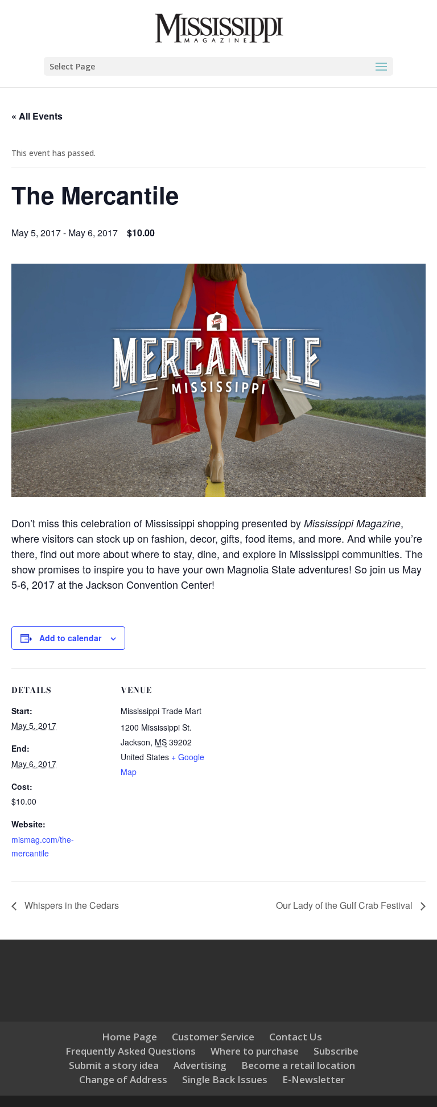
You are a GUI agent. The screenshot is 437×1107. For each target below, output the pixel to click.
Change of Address (123, 1079)
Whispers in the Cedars (70, 905)
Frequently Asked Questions (130, 1050)
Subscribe (336, 1050)
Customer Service (213, 1036)
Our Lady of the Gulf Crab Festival (345, 905)
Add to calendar (70, 637)
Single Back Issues (224, 1079)
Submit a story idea (114, 1065)
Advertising (200, 1065)
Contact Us (295, 1036)
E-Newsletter (313, 1079)
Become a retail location (298, 1065)
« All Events (37, 115)
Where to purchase (255, 1050)
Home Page (129, 1036)
